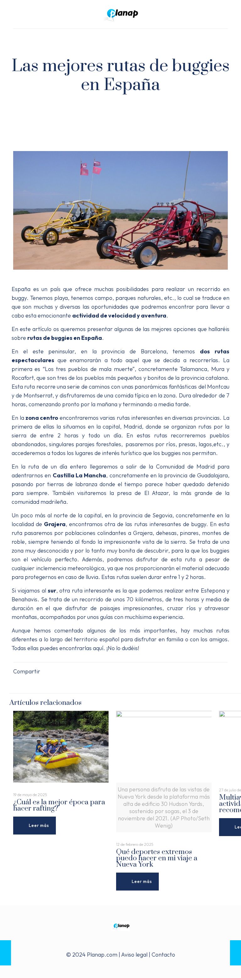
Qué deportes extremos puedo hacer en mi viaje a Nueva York (156, 858)
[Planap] (120, 14)
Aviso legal (134, 954)
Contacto (163, 954)
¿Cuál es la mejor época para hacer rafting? (59, 805)
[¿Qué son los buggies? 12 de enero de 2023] (235, 952)
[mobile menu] (18, 37)
